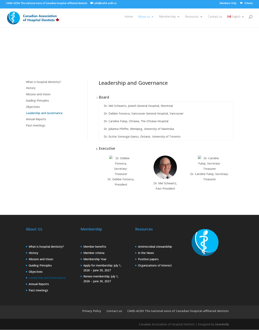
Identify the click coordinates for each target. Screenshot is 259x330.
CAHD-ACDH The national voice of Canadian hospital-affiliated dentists (178, 311)
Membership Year (94, 259)
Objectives (33, 107)
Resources (192, 16)
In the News (146, 253)
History (30, 88)
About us (144, 16)
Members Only (228, 3)
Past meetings (35, 125)
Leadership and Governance (44, 113)
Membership (167, 16)
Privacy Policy (91, 311)
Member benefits (94, 246)
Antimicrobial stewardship (155, 246)
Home (129, 16)
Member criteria (93, 253)
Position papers (148, 259)
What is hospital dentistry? (43, 82)
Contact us (215, 16)
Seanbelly (222, 324)
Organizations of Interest (155, 265)
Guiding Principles (37, 100)
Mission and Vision (38, 94)
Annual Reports (36, 119)
